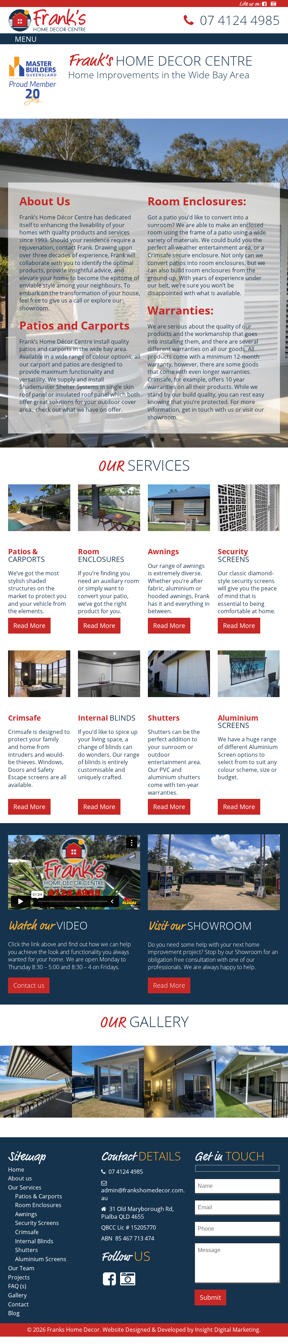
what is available (218, 293)
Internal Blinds (34, 1241)
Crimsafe (24, 718)
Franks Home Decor (73, 1329)
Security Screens (37, 1223)
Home (16, 1169)
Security (234, 555)
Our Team (21, 1268)
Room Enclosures (38, 1205)
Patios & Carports (38, 1196)
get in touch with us (208, 409)
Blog (14, 1313)
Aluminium (239, 721)
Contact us (28, 985)
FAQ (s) (17, 1286)
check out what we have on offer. (79, 409)
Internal (107, 718)
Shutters (163, 718)
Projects (19, 1277)
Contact (18, 1304)
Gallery (17, 1295)
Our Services (24, 1187)
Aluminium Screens (40, 1259)
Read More (29, 625)
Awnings (163, 551)
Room (101, 555)
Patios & (26, 555)
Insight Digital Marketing (227, 1329)
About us (20, 1178)
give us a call (65, 300)
